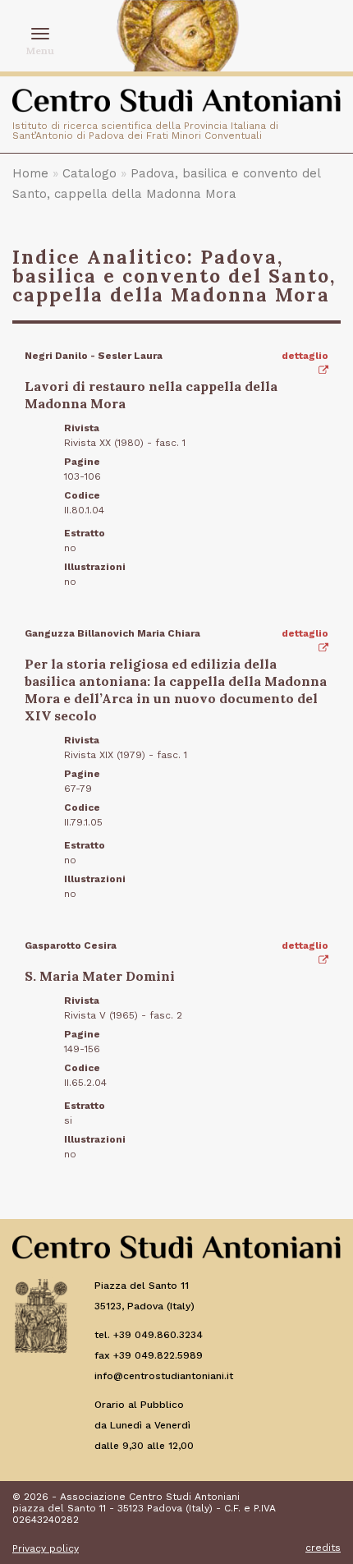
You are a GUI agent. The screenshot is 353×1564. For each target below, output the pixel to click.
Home (30, 173)
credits (323, 1547)
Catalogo (89, 173)
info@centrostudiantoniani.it (163, 1376)
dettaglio (305, 355)
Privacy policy (45, 1548)
